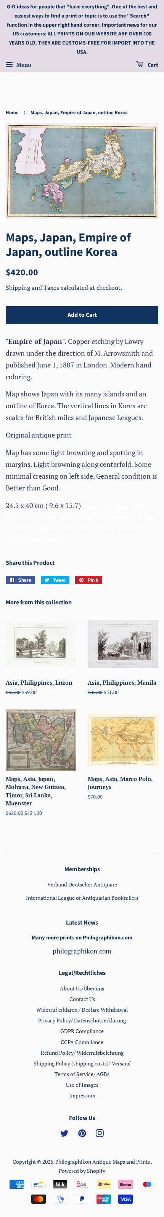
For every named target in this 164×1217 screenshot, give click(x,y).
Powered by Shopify (82, 1170)
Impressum (82, 1095)
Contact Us (82, 999)
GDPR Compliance (82, 1031)
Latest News (82, 922)
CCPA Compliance (82, 1042)
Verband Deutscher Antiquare (82, 884)
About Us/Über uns (82, 988)
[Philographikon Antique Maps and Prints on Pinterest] (82, 1134)
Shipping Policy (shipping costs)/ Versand (82, 1063)
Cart (152, 65)
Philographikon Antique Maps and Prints (103, 1161)
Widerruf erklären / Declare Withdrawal (82, 1009)
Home (12, 112)
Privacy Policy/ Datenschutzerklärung (82, 1020)
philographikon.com (82, 951)
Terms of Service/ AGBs (82, 1074)
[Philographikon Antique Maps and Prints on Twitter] (64, 1134)
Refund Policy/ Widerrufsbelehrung (82, 1052)
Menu (23, 64)
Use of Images (82, 1084)
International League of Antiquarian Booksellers (82, 897)
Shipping (19, 287)
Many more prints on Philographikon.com (82, 938)
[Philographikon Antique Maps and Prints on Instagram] (99, 1134)
